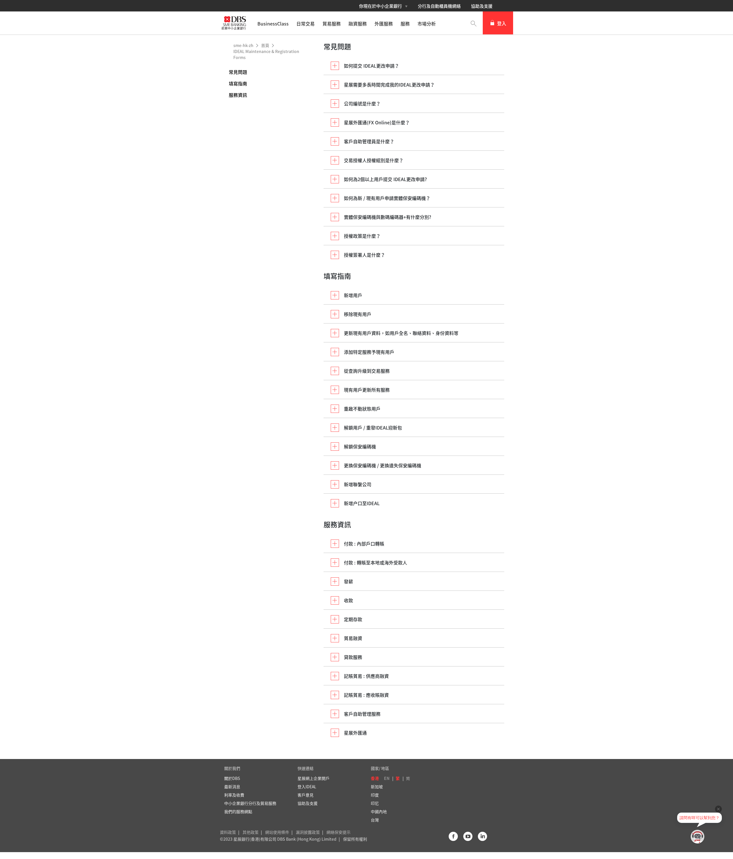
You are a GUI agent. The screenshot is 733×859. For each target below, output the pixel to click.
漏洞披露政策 (308, 832)
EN (386, 778)
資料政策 (228, 832)
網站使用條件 (277, 832)
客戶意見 (305, 795)
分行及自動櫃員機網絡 (439, 6)
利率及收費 (234, 795)
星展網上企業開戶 (313, 778)
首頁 (265, 45)
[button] (474, 23)
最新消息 (232, 786)
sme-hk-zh (243, 45)
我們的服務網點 (238, 811)
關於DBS (232, 778)
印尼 (375, 803)
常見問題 (238, 71)
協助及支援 (481, 6)
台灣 (375, 820)
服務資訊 (238, 94)
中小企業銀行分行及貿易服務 (250, 803)
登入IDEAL (306, 786)
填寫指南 (238, 83)
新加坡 (377, 786)
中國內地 (379, 811)
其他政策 (251, 832)
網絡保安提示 (338, 832)
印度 (375, 795)
